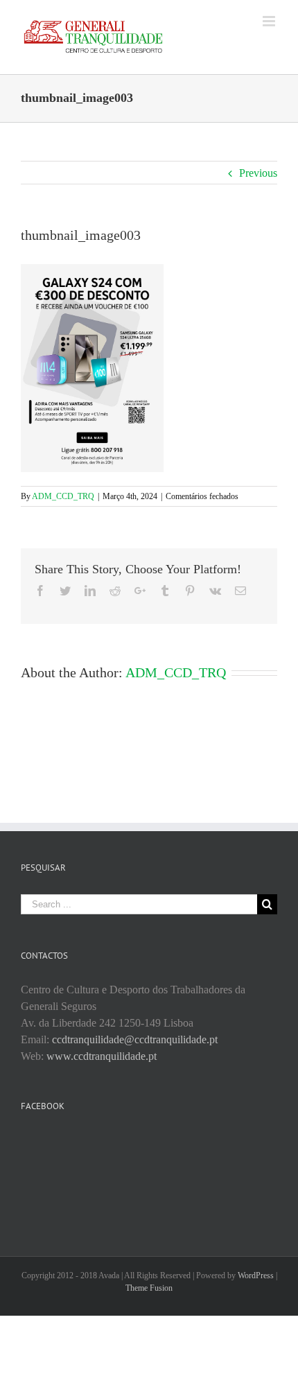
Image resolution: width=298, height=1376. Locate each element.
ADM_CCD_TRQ (63, 496)
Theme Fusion (149, 1288)
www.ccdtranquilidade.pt (101, 1056)
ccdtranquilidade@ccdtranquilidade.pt (135, 1039)
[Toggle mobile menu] (270, 21)
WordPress (256, 1275)
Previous (258, 173)
